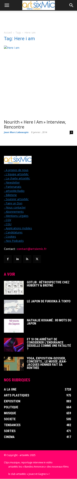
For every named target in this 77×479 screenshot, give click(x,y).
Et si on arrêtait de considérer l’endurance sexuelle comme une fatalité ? (49, 344)
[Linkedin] (17, 259)
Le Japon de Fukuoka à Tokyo (48, 301)
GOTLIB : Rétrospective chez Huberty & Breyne (48, 283)
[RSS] (27, 259)
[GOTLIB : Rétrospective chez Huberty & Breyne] (14, 288)
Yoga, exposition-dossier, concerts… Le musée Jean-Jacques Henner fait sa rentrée (47, 363)
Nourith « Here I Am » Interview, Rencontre (35, 124)
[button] (6, 5)
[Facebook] (8, 259)
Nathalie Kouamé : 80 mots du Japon (49, 321)
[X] (37, 259)
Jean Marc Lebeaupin (16, 132)
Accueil (8, 32)
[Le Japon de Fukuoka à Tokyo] (14, 307)
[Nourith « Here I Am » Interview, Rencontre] (38, 81)
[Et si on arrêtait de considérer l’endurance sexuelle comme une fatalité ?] (14, 345)
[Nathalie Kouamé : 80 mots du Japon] (14, 326)
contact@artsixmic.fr (32, 249)
